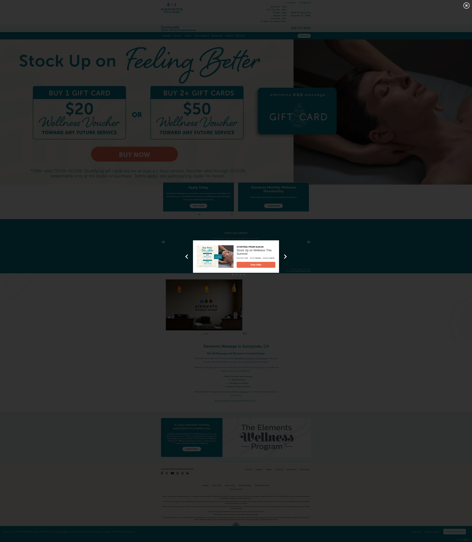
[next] (285, 256)
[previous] (186, 256)
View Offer (256, 265)
